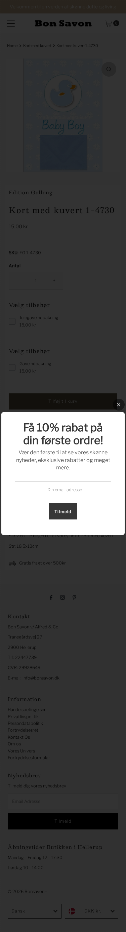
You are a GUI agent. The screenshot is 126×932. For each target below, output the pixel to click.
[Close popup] (119, 405)
